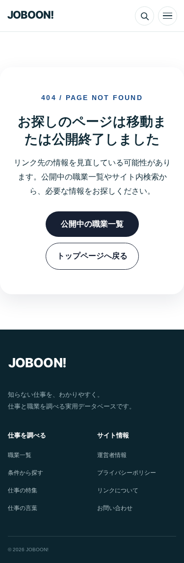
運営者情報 (112, 455)
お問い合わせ (114, 508)
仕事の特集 (22, 490)
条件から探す (25, 472)
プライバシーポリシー (126, 472)
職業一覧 (19, 455)
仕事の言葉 (22, 508)
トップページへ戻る (92, 256)
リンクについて (117, 490)
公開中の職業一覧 (92, 224)
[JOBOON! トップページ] (33, 15)
